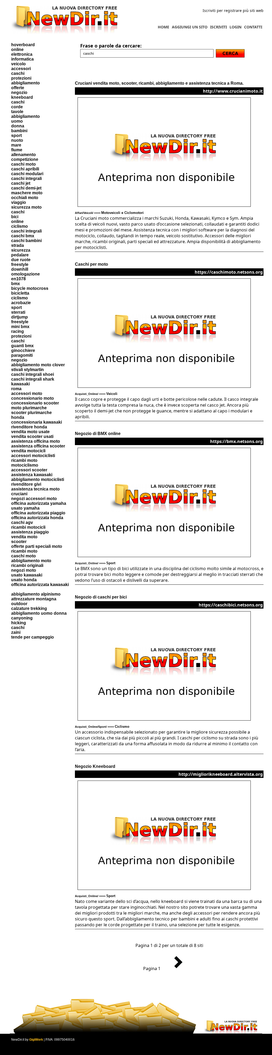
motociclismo (24, 465)
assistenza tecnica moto (35, 489)
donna (17, 126)
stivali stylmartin (27, 369)
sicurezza (20, 250)
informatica (22, 59)
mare (16, 145)
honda (17, 417)
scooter (19, 541)
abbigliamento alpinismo (36, 594)
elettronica (21, 54)
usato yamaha (25, 508)
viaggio (18, 202)
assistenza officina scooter (38, 446)
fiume (16, 150)
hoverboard (23, 44)
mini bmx (20, 326)
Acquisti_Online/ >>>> (96, 393)
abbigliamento (25, 83)
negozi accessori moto (34, 498)
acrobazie (21, 302)
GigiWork (36, 1039)
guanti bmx (22, 345)
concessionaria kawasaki (36, 422)
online (17, 49)
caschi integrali (26, 178)
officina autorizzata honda (37, 517)
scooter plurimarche (31, 412)
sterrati (18, 312)
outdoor (19, 603)
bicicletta (20, 293)
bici (14, 216)
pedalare (20, 255)
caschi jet (20, 183)
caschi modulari (27, 173)
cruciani (19, 494)
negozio (19, 92)
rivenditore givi (26, 484)
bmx (15, 283)
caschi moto (23, 164)
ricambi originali (27, 565)
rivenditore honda (29, 427)
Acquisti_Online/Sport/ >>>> (102, 726)
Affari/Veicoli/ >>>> (109, 212)
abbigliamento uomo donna (39, 613)
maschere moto (26, 193)
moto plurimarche (29, 408)
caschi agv (22, 522)
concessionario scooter (35, 403)
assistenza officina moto (35, 441)
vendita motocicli (28, 451)
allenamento (23, 154)
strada (17, 245)
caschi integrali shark (32, 379)
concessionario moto (32, 398)
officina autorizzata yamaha (38, 503)
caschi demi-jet (26, 188)
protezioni (21, 78)
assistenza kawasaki (31, 474)
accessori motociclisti (33, 455)
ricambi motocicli (28, 527)
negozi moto (23, 570)
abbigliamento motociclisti (37, 479)
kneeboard (22, 97)
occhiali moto (24, 197)
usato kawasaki (26, 575)
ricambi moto (24, 460)
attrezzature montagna (33, 599)
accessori (21, 68)
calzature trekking (29, 608)
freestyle (19, 264)
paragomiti (22, 355)
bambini (19, 130)
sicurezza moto (26, 207)
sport (16, 135)
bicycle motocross (29, 288)
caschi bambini (26, 240)
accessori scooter (29, 470)
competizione (24, 159)
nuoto (17, 140)
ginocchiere (23, 350)
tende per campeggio (32, 637)
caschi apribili (25, 169)
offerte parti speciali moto (36, 546)
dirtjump (19, 317)
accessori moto (26, 393)
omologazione (25, 274)
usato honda (24, 580)
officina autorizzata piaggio (38, 513)
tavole (17, 111)
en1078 (18, 279)
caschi (17, 73)
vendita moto (24, 537)
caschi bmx (22, 236)
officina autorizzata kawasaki (40, 584)
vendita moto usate (30, 431)
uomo (17, 121)
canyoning (22, 618)
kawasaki (20, 384)
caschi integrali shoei (32, 374)
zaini (15, 632)
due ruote (21, 259)
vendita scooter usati (32, 436)
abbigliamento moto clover (38, 365)
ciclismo (19, 226)
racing (17, 331)
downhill (19, 269)
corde (17, 107)
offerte (17, 87)
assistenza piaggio (30, 532)
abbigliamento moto (31, 560)
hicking (18, 623)
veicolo (18, 64)
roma (16, 388)
